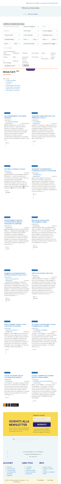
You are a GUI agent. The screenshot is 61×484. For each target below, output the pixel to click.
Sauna (6, 57)
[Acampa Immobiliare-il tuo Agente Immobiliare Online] (42, 3)
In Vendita (13, 24)
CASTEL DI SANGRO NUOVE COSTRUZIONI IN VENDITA (13, 309)
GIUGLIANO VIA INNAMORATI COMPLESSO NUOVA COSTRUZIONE (44, 146)
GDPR (44, 406)
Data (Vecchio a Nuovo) (13, 89)
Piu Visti (8, 84)
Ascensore (36, 57)
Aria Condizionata (6, 54)
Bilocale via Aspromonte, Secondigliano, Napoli (40, 187)
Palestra (25, 53)
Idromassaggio (7, 62)
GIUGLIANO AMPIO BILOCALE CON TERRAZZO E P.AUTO (43, 106)
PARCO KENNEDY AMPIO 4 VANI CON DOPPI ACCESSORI (15, 269)
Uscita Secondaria (25, 61)
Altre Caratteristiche (9, 51)
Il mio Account (11, 401)
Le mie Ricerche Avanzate (11, 405)
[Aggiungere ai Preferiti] (16, 99)
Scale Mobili (53, 58)
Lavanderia (36, 53)
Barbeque (16, 53)
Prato (43, 53)
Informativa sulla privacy (43, 363)
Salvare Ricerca (30, 69)
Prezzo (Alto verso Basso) (13, 87)
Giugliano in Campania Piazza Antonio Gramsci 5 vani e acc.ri (15, 229)
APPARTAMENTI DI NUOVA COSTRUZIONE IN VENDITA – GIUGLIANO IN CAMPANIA (14, 187)
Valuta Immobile (30, 403)
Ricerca (26, 65)
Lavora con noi (47, 400)
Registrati (9, 408)
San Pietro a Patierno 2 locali (14, 144)
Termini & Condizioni (49, 405)
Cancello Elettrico (25, 58)
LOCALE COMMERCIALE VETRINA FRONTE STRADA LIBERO (43, 309)
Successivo (14, 338)
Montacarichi (45, 59)
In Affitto (6, 24)
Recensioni (29, 406)
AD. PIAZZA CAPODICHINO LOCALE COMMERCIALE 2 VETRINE (44, 269)
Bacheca (9, 400)
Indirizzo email (39, 348)
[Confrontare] (17, 99)
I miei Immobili (11, 403)
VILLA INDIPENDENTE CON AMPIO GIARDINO (15, 104)
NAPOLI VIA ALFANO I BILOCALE (42, 226)
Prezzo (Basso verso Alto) (13, 85)
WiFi (15, 57)
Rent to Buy (20, 24)
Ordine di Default (11, 80)
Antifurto (16, 61)
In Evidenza (9, 82)
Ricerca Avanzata (31, 405)
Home (25, 14)
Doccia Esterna (53, 54)
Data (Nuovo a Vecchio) (13, 90)
